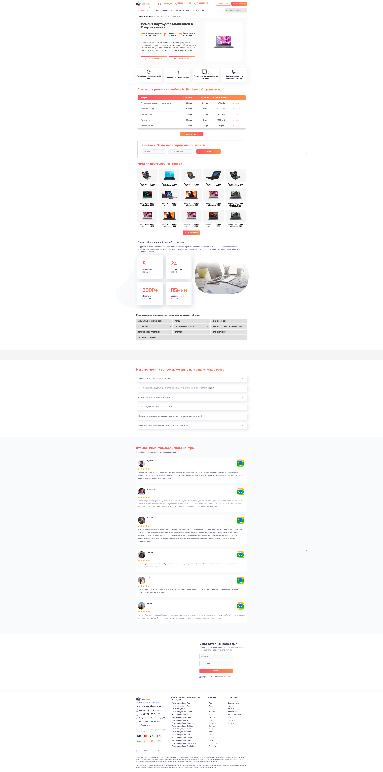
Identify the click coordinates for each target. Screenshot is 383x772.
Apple (211, 732)
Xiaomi (211, 729)
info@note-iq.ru (146, 725)
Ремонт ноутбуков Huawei (182, 712)
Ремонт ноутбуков (144, 16)
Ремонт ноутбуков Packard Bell (184, 743)
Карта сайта (232, 723)
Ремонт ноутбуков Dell (181, 735)
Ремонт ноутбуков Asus (181, 706)
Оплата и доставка (235, 714)
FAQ (202, 10)
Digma (211, 737)
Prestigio (212, 746)
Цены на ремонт (234, 703)
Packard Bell (213, 743)
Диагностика (233, 712)
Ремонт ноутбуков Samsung (183, 723)
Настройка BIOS (148, 126)
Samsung (212, 723)
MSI (210, 720)
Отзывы (186, 10)
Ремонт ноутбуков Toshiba (182, 726)
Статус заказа (223, 4)
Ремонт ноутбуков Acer (181, 703)
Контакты (195, 10)
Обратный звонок (239, 4)
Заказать (237, 103)
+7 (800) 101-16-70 (184, 3)
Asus (211, 706)
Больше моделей (191, 232)
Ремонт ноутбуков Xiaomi (182, 729)
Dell (210, 735)
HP (210, 709)
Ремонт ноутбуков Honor (181, 714)
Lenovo (212, 717)
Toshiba (212, 726)
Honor (211, 714)
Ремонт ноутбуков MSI (181, 720)
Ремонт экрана (147, 120)
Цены (157, 10)
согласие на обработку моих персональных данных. (217, 677)
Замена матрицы (148, 109)
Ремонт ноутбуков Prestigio (183, 746)
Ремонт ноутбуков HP (180, 709)
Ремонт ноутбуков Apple (181, 732)
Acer (211, 703)
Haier (211, 740)
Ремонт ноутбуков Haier (181, 740)
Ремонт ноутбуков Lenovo (182, 717)
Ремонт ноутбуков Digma (182, 737)
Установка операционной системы (156, 103)
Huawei (212, 712)
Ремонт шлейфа (147, 114)
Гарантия (177, 10)
